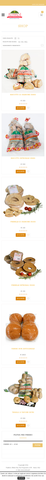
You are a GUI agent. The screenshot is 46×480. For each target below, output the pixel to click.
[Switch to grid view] (15, 38)
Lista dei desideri (38, 4)
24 (22, 42)
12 (19, 42)
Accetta (21, 478)
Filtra (37, 445)
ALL (25, 42)
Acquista (20, 108)
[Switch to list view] (19, 38)
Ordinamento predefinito (11, 45)
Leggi (28, 478)
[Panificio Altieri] (21, 15)
